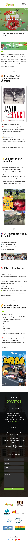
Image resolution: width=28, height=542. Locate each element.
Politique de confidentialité (19, 536)
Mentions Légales (6, 536)
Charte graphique (14, 537)
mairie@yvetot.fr (16, 421)
